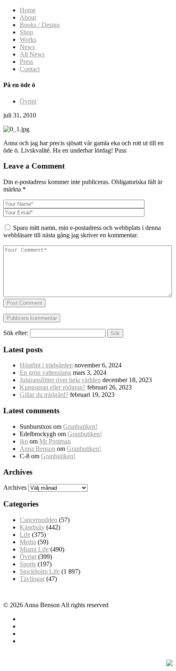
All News (32, 54)
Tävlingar (32, 578)
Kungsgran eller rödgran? (53, 387)
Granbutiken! (80, 426)
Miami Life (34, 549)
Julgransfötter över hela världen (60, 379)
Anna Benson (37, 448)
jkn (24, 441)
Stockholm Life (40, 571)
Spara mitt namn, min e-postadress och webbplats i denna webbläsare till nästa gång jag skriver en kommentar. (82, 231)
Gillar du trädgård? (44, 394)
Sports (28, 564)
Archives (15, 487)
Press (26, 61)
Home (28, 10)
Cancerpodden (38, 519)
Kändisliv (32, 527)
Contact (30, 68)
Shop (26, 32)
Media (28, 541)
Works (28, 39)
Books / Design (40, 24)
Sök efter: (15, 332)
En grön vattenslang (45, 372)
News (27, 46)
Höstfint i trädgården (46, 365)
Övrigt (28, 101)
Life (25, 534)
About (28, 17)
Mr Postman (55, 441)
